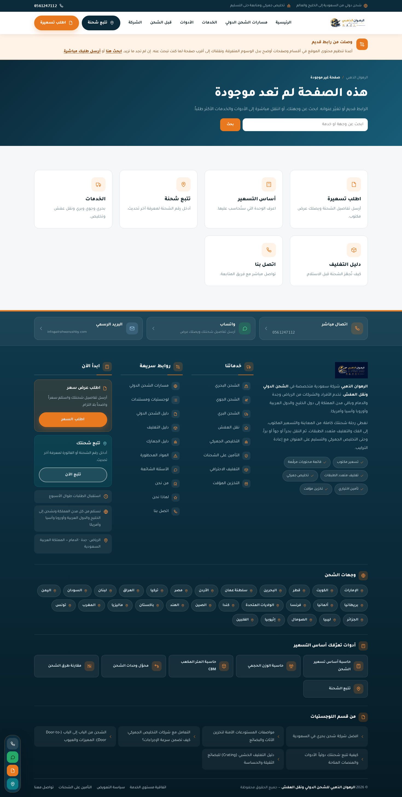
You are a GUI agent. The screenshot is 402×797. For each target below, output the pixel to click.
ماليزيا (117, 605)
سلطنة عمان (236, 591)
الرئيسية (284, 23)
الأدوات (187, 23)
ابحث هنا (114, 51)
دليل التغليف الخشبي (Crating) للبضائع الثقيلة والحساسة (241, 759)
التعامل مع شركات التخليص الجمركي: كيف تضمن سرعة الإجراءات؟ (158, 736)
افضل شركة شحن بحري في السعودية (325, 736)
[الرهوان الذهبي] (348, 23)
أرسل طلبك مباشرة (82, 51)
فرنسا (295, 605)
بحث (230, 125)
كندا (226, 605)
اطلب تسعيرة (53, 23)
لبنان (102, 591)
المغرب (88, 605)
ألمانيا (322, 605)
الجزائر (352, 620)
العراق (128, 591)
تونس (61, 605)
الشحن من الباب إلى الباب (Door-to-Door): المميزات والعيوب (76, 736)
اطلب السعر (73, 419)
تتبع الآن (73, 475)
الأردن (204, 591)
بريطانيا (351, 605)
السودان (74, 591)
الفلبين (242, 620)
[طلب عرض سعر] (12, 770)
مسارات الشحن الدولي (246, 23)
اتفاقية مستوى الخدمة (148, 788)
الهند (174, 605)
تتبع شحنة (97, 23)
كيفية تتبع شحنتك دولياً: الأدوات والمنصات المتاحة (331, 759)
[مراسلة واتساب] (12, 757)
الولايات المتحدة (260, 605)
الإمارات (351, 591)
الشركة (135, 23)
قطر (296, 591)
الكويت (322, 591)
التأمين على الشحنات (75, 788)
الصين (200, 605)
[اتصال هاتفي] (12, 743)
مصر (178, 591)
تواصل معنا (44, 788)
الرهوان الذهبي (357, 78)
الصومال (299, 620)
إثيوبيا (270, 620)
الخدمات (209, 23)
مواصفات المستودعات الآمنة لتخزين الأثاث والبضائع (243, 736)
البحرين (270, 591)
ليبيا (327, 620)
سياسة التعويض (111, 788)
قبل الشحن (161, 23)
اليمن (46, 591)
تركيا (154, 591)
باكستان (146, 605)
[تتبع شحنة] (12, 784)
